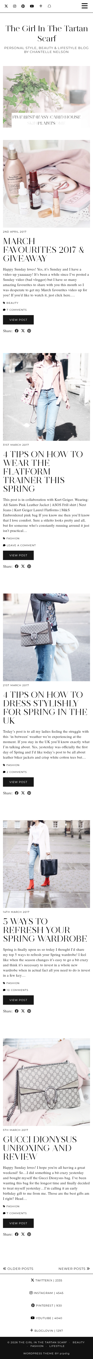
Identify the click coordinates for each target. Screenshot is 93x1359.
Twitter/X (48, 1280)
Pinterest (48, 1305)
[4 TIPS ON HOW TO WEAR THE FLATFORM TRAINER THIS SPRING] (46, 397)
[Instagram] (14, 6)
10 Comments (17, 990)
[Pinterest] (23, 6)
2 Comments (16, 772)
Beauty (12, 303)
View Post (18, 320)
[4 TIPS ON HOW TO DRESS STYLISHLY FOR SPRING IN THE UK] (46, 637)
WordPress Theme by (46, 1353)
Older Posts (19, 1269)
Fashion (13, 538)
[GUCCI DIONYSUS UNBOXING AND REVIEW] (46, 1082)
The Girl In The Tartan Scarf (46, 33)
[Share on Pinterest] (29, 330)
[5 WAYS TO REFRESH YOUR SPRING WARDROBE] (46, 864)
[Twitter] (6, 6)
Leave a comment (21, 545)
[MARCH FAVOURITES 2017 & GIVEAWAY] (46, 184)
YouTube (48, 1318)
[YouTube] (32, 6)
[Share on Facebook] (17, 330)
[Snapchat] (49, 6)
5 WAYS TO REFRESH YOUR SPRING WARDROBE (45, 930)
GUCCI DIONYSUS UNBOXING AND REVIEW (40, 1148)
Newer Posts (73, 1269)
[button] (86, 6)
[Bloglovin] (41, 6)
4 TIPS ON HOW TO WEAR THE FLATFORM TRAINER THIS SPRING (43, 471)
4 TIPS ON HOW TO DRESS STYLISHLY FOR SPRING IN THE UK (45, 708)
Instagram (48, 1293)
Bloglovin (48, 1330)
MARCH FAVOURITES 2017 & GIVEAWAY (44, 250)
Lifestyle (57, 1346)
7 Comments (16, 309)
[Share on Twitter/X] (23, 330)
